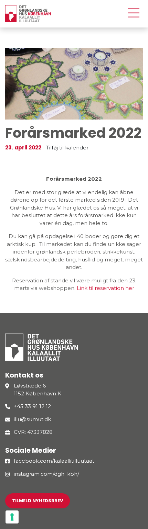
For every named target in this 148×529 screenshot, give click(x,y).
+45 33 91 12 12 (32, 406)
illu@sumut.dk (32, 419)
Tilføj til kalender (67, 147)
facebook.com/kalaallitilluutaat (54, 461)
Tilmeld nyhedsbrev (37, 500)
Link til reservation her (105, 288)
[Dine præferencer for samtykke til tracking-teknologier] (12, 517)
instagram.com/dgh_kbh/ (46, 474)
